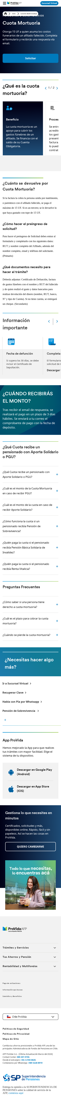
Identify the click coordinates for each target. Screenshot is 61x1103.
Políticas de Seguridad (16, 1029)
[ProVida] (15, 931)
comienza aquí (15, 1093)
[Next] (57, 321)
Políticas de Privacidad (16, 1034)
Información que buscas (13, 990)
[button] (5, 3)
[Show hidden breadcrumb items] (14, 13)
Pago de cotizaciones (11, 983)
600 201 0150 (23, 1057)
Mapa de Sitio (11, 1039)
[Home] (5, 14)
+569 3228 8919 (35, 1062)
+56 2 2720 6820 (28, 1060)
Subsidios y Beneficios (12, 996)
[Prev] (49, 321)
